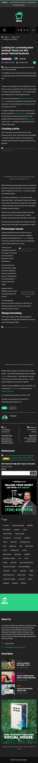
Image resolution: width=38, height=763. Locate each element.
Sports (19, 660)
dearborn (27, 538)
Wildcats (23, 583)
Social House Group (21, 113)
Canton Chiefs (7, 534)
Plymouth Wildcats (24, 566)
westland (15, 583)
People (19, 686)
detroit (5, 542)
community (17, 538)
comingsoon (7, 538)
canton (25, 529)
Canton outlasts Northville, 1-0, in (23, 664)
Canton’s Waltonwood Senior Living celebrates (26, 677)
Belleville (30, 525)
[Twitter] (21, 30)
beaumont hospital (18, 525)
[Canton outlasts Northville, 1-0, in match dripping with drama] (8, 664)
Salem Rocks (21, 575)
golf (20, 546)
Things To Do (15, 37)
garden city (12, 546)
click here (15, 388)
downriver (14, 542)
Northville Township (9, 558)
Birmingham (7, 529)
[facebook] (18, 30)
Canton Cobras (19, 534)
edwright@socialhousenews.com (15, 647)
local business (14, 550)
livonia (5, 550)
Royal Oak (23, 571)
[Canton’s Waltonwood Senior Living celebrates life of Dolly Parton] (8, 677)
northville (27, 554)
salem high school (8, 575)
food (4, 546)
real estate (6, 571)
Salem (32, 571)
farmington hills (25, 542)
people (5, 562)
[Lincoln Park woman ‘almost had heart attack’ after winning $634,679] (8, 689)
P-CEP (26, 558)
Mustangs (18, 554)
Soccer (31, 575)
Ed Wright (22, 59)
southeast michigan (9, 579)
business (16, 529)
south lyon (22, 579)
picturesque (30, 119)
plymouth (13, 408)
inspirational (29, 546)
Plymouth (24, 238)
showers (4, 376)
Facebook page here (7, 391)
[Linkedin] (27, 30)
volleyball (6, 583)
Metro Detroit (7, 554)
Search (3, 469)
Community (31, 456)
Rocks (15, 571)
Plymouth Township (9, 566)
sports (30, 579)
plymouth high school (26, 562)
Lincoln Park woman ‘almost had (25, 689)
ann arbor (6, 525)
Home (6, 37)
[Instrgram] (24, 30)
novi (19, 558)
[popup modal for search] (33, 30)
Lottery (24, 550)
